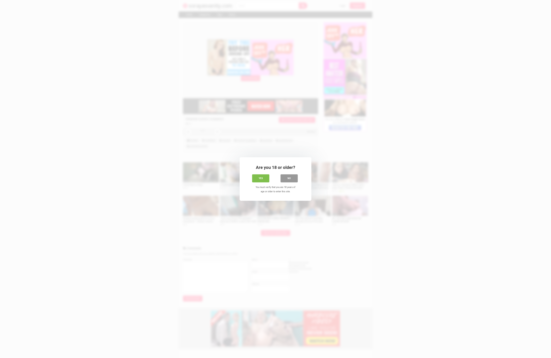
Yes (261, 178)
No (289, 178)
